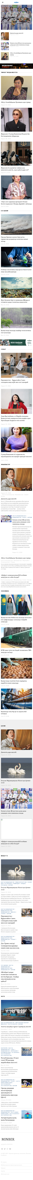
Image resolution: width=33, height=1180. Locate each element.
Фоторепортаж (6, 1055)
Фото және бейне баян (10, 1082)
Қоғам (24, 13)
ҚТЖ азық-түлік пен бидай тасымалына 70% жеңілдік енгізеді (16, 651)
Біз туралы (4, 1162)
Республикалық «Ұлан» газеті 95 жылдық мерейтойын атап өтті (10, 1060)
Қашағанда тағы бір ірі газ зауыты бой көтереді (13, 712)
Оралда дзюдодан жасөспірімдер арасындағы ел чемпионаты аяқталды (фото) (9, 1092)
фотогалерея (12, 1024)
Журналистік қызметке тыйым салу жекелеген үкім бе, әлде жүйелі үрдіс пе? (15, 169)
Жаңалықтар (11, 13)
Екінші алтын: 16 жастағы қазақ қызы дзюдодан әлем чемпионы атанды (16, 18)
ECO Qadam (4, 210)
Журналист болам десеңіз (10, 1051)
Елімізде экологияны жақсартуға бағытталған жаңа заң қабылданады (16, 270)
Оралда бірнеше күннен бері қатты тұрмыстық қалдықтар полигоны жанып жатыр (14, 239)
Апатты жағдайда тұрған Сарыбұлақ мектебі (16, 1026)
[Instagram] (7, 1149)
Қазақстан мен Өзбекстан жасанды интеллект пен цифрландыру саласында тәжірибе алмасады (16, 619)
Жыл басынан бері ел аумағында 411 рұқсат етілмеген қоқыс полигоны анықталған (15, 301)
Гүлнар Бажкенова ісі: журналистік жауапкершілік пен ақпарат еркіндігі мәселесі (16, 455)
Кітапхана (8, 883)
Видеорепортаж (21, 882)
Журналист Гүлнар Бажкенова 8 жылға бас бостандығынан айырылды (15, 135)
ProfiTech (3, 1155)
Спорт (19, 13)
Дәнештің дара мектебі (16, 33)
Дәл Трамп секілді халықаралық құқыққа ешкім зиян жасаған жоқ (10, 945)
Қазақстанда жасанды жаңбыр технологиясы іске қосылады (16, 331)
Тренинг (3, 1168)
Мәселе (13, 912)
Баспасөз (4, 1048)
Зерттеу (3, 1171)
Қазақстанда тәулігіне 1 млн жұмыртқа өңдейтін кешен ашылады (14, 682)
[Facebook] (2, 1149)
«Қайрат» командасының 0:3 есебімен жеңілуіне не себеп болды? (14, 576)
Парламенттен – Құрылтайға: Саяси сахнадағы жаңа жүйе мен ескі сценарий (14, 381)
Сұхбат (3, 913)
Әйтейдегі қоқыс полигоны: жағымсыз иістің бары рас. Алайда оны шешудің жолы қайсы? (10, 976)
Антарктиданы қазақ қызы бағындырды (8, 1119)
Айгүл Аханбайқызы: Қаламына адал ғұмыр (20, 54)
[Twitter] (5, 1149)
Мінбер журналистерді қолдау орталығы (11, 1165)
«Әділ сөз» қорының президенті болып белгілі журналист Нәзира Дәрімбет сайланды (16, 203)
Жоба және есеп (5, 1174)
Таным (26, 494)
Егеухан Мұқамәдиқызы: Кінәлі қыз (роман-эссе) (16, 781)
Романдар (16, 883)
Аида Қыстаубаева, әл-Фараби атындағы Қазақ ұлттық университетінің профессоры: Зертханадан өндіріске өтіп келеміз (16, 418)
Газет (13, 1049)
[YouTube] (10, 1149)
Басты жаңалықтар (16, 11)
